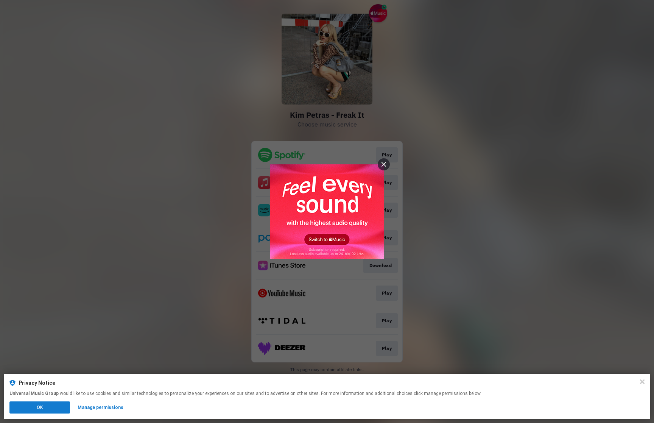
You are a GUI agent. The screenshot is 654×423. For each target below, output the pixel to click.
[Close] (642, 382)
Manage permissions (100, 407)
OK (40, 407)
